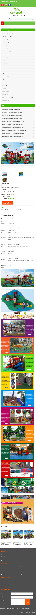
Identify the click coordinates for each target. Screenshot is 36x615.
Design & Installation (5, 556)
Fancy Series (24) (5, 73)
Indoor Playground (5, 584)
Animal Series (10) (5, 54)
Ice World (20, 574)
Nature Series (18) (5, 42)
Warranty (3, 558)
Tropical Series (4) (5, 67)
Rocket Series (6, 26)
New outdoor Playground (6, 566)
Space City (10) (4, 45)
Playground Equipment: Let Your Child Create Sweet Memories (14, 130)
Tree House (3, 574)
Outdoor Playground (5, 580)
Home (2, 26)
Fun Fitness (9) (4, 85)
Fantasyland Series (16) (6, 51)
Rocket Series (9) (5, 48)
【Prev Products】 (4, 209)
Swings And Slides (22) (6, 79)
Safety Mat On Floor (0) (6, 100)
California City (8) (5, 39)
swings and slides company (27, 539)
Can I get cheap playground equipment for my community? (13, 133)
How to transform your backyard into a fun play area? (12, 112)
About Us (22, 612)
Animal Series (20, 572)
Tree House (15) (5, 57)
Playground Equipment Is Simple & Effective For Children (13, 124)
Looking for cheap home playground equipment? (11, 109)
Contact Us (28, 612)
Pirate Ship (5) (4, 63)
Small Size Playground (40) (7, 36)
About (2, 554)
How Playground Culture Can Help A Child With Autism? (12, 118)
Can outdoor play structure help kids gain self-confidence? (13, 121)
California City (4, 568)
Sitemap (33, 612)
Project (2, 560)
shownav (2, 23)
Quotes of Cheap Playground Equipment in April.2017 (12, 115)
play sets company (13, 26)
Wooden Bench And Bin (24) (7, 97)
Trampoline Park (4, 586)
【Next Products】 (18, 209)
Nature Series (20, 568)
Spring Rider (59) (5, 88)
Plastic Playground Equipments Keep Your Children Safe (12, 136)
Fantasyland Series (5, 572)
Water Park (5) (4, 70)
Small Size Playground (22, 566)
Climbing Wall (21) (5, 91)
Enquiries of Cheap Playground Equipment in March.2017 (13, 127)
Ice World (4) (4, 60)
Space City (3, 570)
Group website (4, 582)
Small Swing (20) (5, 94)
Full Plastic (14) (4, 82)
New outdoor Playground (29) (7, 33)
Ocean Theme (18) (5, 76)
